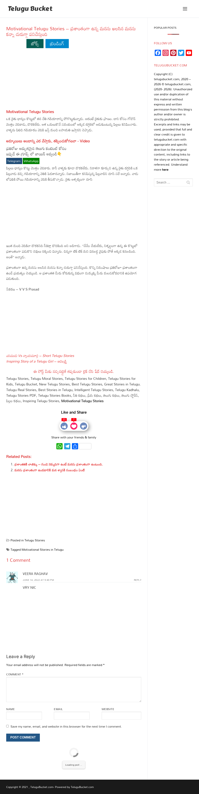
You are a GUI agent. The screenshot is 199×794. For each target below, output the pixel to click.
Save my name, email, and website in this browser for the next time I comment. (66, 726)
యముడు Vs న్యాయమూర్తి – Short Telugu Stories (40, 355)
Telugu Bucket (30, 9)
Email (58, 709)
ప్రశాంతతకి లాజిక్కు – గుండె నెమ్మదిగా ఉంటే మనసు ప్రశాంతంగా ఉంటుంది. (59, 464)
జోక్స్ (35, 43)
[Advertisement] (73, 80)
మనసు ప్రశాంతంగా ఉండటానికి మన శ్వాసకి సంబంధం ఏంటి (50, 470)
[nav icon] (185, 9)
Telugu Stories (34, 540)
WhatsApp (31, 161)
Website (108, 709)
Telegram (14, 161)
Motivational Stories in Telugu (43, 549)
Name (10, 709)
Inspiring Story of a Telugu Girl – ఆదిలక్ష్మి (36, 361)
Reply (137, 579)
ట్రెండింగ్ (57, 43)
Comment (15, 674)
